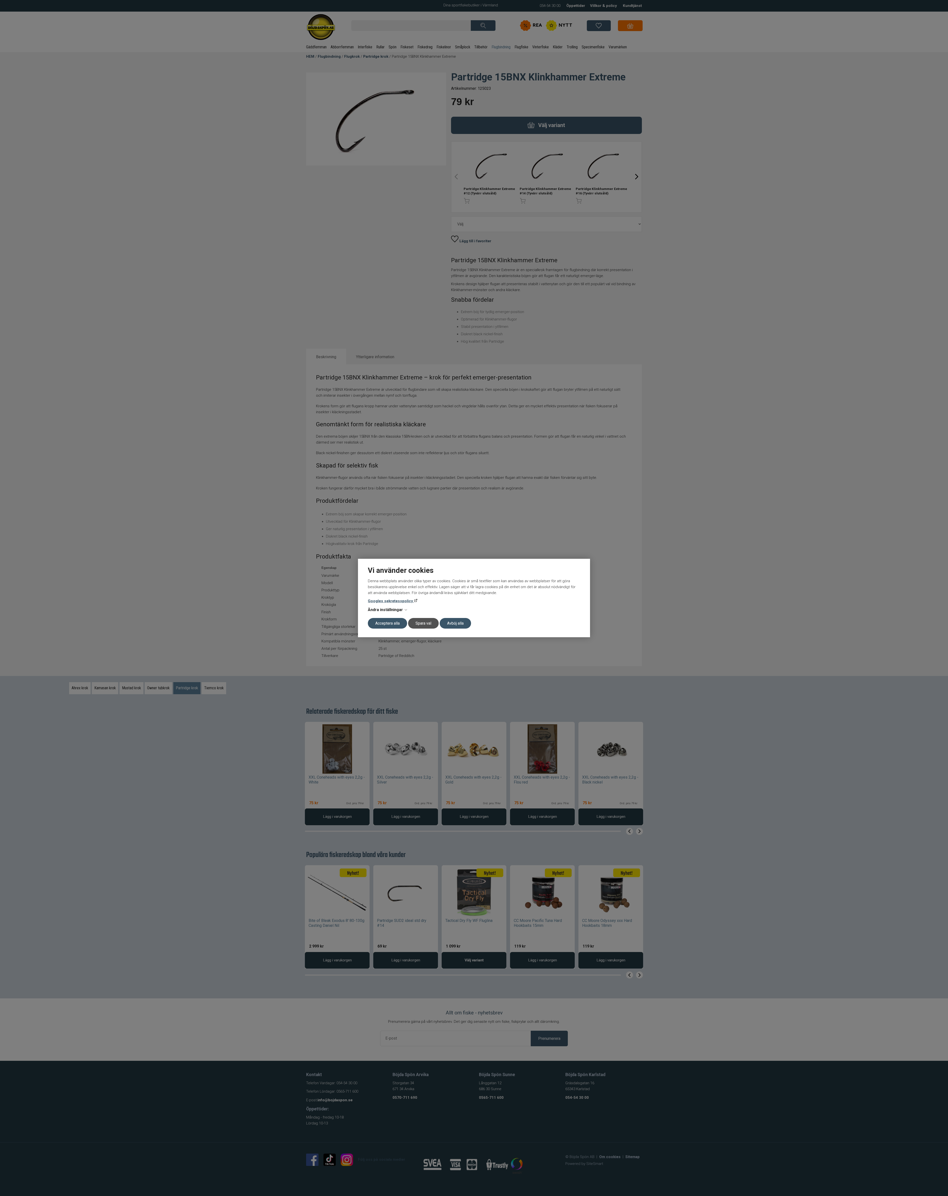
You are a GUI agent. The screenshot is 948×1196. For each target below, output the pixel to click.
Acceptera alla (387, 623)
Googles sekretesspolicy (391, 601)
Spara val (423, 623)
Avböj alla (455, 623)
